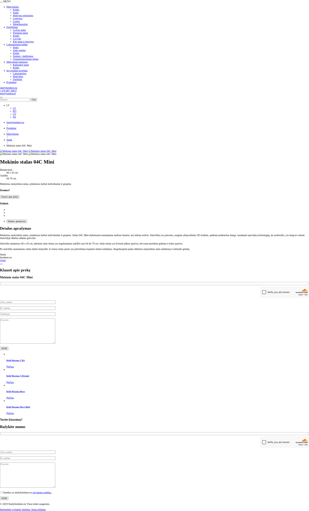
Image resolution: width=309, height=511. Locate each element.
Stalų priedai (19, 50)
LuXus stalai (19, 30)
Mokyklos (18, 76)
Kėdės (16, 9)
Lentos (16, 21)
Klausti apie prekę (9, 197)
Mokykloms (12, 6)
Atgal (3, 260)
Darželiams (12, 27)
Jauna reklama (38, 509)
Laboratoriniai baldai (17, 44)
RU (15, 111)
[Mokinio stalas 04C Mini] (14, 151)
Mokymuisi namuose (17, 62)
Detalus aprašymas (17, 221)
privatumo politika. (42, 492)
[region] (154, 43)
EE (14, 117)
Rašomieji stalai (21, 64)
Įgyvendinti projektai (17, 70)
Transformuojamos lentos (25, 59)
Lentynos (17, 18)
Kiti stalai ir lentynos (23, 41)
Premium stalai (20, 33)
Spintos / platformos (23, 56)
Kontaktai (11, 82)
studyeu (8, 87)
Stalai (16, 12)
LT (14, 108)
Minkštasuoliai (20, 24)
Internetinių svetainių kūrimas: (15, 509)
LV (14, 114)
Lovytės (17, 38)
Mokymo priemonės (23, 15)
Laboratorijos (19, 73)
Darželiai (17, 79)
